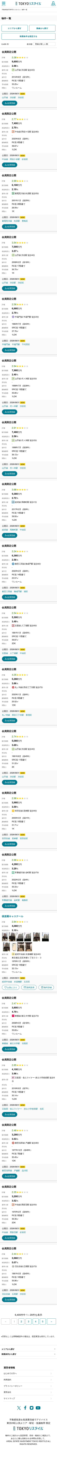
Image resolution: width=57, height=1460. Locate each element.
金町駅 (17, 900)
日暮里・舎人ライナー (12, 1108)
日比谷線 (6, 1293)
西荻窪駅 (14, 1232)
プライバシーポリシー (13, 1386)
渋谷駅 (13, 97)
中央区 (23, 529)
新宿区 (29, 714)
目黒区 (25, 1043)
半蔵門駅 (16, 344)
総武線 (5, 529)
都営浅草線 (7, 1170)
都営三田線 (7, 591)
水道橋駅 (18, 981)
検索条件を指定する (28, 36)
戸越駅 (17, 1170)
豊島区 (25, 220)
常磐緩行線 (7, 900)
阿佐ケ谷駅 (15, 159)
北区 (42, 1108)
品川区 (25, 1170)
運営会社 (7, 1392)
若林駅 (15, 838)
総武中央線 (7, 981)
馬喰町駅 (14, 529)
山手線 (5, 97)
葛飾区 (25, 900)
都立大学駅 (15, 1043)
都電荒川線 (7, 220)
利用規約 (7, 1379)
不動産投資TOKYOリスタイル (11, 9)
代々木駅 (14, 406)
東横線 (5, 1043)
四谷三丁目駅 (18, 714)
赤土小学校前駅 (31, 1108)
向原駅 (17, 220)
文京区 (27, 981)
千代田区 (26, 344)
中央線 (5, 159)
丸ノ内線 (6, 714)
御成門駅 (18, 591)
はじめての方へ (10, 1373)
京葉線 (5, 653)
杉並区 (25, 159)
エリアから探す (14, 28)
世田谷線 (6, 838)
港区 (26, 591)
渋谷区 (21, 97)
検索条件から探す (9, 1354)
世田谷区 (24, 838)
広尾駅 (15, 1293)
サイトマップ (9, 1398)
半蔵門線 (6, 344)
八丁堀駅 (14, 653)
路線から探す (42, 28)
